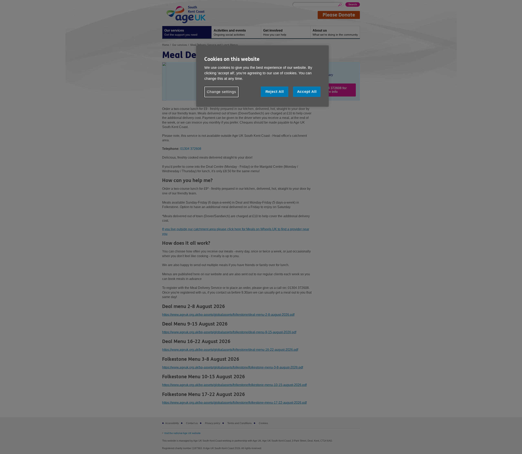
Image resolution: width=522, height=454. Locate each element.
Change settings (221, 92)
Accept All (307, 92)
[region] (262, 76)
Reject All (274, 92)
